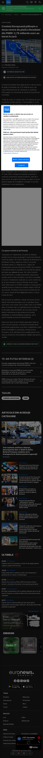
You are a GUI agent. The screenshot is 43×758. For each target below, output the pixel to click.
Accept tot (21, 165)
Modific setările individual (21, 159)
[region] (21, 137)
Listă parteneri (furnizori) (10, 153)
